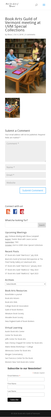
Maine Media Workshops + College (19, 347)
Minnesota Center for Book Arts (18, 350)
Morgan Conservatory (14, 354)
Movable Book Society (14, 317)
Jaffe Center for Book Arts (15, 339)
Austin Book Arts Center (14, 331)
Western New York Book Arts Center (19, 362)
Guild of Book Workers (14, 309)
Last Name (12, 391)
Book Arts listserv (12, 298)
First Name (12, 384)
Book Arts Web (11, 302)
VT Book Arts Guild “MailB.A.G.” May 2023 (21, 270)
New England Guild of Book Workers (19, 321)
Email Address (14, 375)
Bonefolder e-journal (13, 294)
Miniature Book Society (14, 313)
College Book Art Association (16, 306)
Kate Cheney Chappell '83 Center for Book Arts (24, 343)
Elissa (9, 34)
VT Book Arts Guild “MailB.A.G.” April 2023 (21, 273)
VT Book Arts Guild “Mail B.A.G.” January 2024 (23, 266)
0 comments (30, 34)
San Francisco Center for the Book (19, 358)
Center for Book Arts (13, 335)
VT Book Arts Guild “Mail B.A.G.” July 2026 (21, 255)
